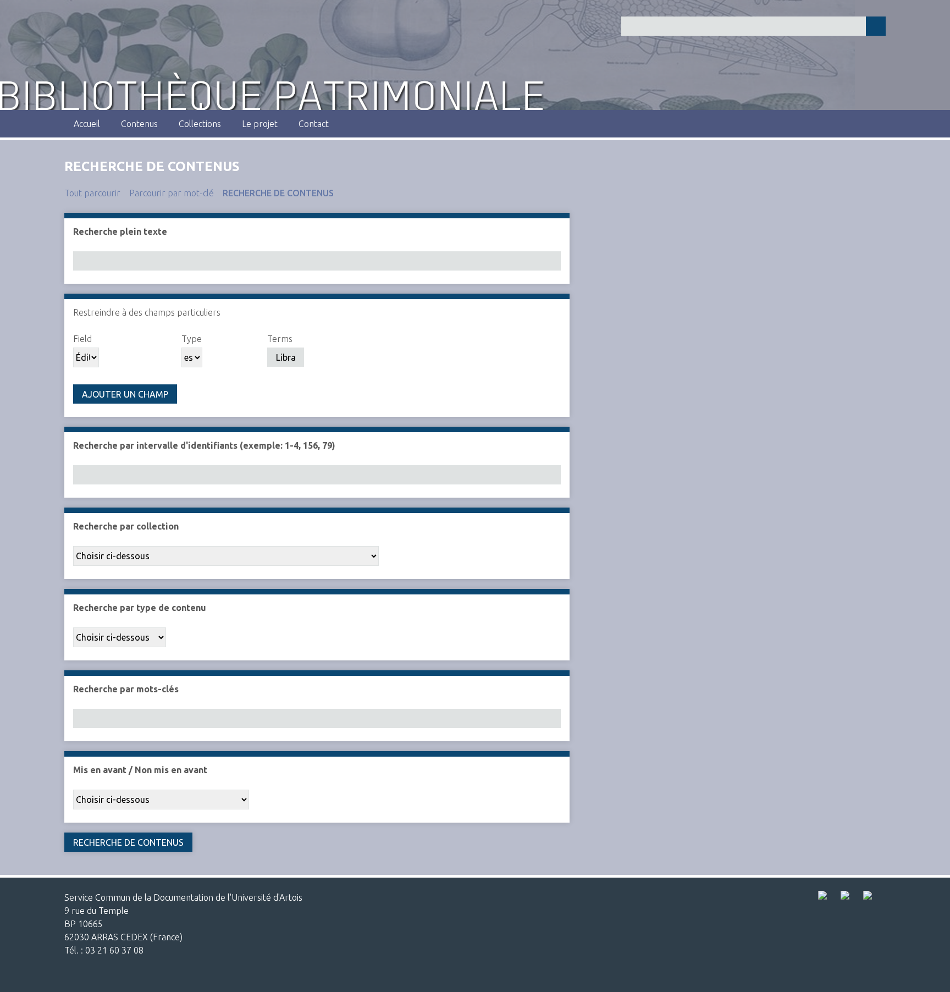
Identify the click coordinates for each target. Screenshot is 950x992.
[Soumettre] (876, 26)
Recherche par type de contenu (139, 608)
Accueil (87, 124)
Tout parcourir (92, 193)
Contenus (139, 124)
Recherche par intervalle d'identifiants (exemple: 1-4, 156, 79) (204, 445)
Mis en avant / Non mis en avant (140, 770)
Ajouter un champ (125, 394)
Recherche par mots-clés (126, 689)
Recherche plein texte (120, 231)
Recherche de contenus (278, 193)
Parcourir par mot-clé (171, 193)
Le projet (260, 124)
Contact (314, 124)
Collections (200, 124)
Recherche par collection (126, 526)
